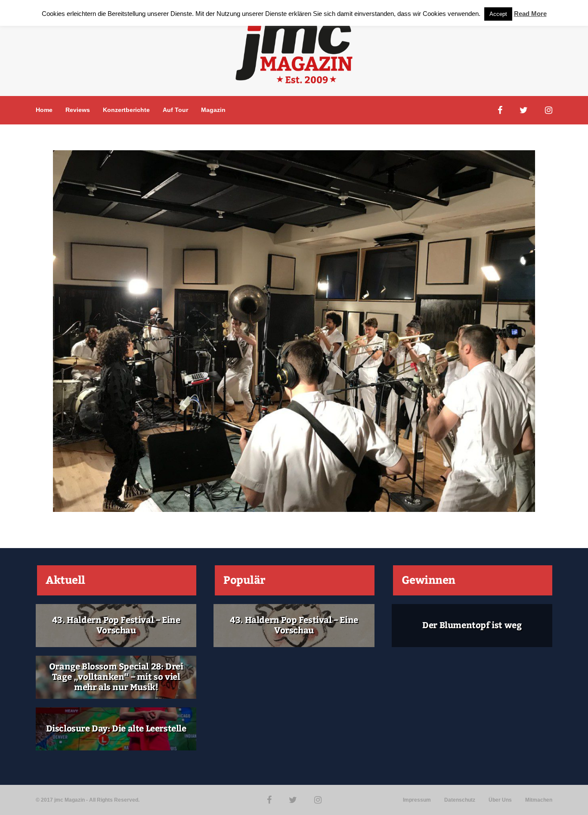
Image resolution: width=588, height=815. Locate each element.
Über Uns (500, 800)
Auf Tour (175, 109)
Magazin (213, 109)
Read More (530, 13)
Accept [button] (498, 14)
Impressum (417, 800)
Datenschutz (459, 800)
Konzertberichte (126, 109)
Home (44, 109)
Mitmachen (538, 800)
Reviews (77, 109)
